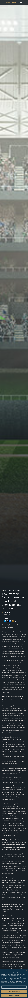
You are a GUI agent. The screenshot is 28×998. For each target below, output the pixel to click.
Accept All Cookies (14, 995)
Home (4, 590)
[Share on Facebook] (10, 621)
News (18, 590)
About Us (11, 590)
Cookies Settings (14, 987)
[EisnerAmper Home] (9, 2)
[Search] (21, 2)
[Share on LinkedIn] (5, 621)
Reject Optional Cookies (14, 991)
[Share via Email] (13, 621)
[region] (14, 983)
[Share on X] (8, 621)
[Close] (26, 970)
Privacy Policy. (5, 984)
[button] (25, 2)
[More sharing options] (15, 621)
